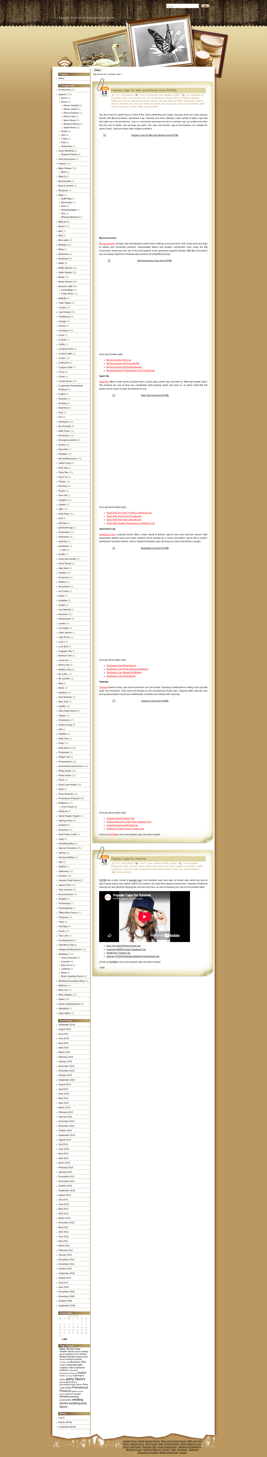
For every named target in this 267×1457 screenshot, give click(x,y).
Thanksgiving (65, 908)
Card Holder (64, 312)
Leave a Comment (150, 106)
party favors (64, 748)
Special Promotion (67, 848)
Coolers (166, 1449)
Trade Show (67, 293)
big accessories (135, 98)
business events (74, 1359)
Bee (60, 231)
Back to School (65, 186)
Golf (60, 518)
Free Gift (62, 495)
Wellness (63, 985)
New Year (63, 701)
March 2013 (64, 1218)
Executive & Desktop (148, 1452)
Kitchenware (64, 619)
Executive (63, 449)
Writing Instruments (168, 1452)
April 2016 (63, 1047)
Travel (61, 931)
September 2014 (66, 1135)
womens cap (123, 106)
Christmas (63, 330)
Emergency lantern (67, 440)
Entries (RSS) (65, 1422)
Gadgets (62, 500)
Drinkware (63, 422)
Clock (61, 335)
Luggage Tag (65, 651)
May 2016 (63, 1043)
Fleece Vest (69, 116)
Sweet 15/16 (64, 885)
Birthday (62, 245)
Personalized (65, 761)
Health (61, 554)
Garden (62, 504)
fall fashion (185, 98)
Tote (63, 213)
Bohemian (63, 254)
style (136, 869)
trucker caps (171, 103)
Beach (61, 226)
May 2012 (63, 1227)
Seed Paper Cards (67, 834)
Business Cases (134, 1449)
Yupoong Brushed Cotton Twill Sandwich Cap (128, 822)
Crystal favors (65, 381)
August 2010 (64, 1278)
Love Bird (63, 646)
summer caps (159, 103)
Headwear (63, 546)
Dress (64, 98)
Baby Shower (65, 168)
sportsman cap (126, 103)
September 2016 (66, 1024)
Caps (63, 550)
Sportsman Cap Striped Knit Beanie (123, 672)
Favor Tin (63, 477)
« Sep (64, 1339)
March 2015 (64, 1107)
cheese (62, 326)
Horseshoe (63, 577)
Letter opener (65, 632)
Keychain (63, 614)
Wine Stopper (65, 995)
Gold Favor (63, 514)
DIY (60, 417)
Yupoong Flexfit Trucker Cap (120, 818)
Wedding (62, 954)
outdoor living (65, 725)
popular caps (189, 101)
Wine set (62, 990)
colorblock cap (158, 98)
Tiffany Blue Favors (67, 912)
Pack (63, 206)
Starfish (62, 866)
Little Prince (64, 637)
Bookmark (63, 258)
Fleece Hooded (71, 105)
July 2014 (63, 1144)
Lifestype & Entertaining (189, 1447)
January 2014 (65, 1172)
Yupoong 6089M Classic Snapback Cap (126, 949)
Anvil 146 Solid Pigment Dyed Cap (123, 946)
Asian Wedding (66, 151)
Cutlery (62, 394)
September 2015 (66, 1080)
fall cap (177, 98)
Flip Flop (62, 486)
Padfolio (62, 734)
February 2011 (65, 1250)
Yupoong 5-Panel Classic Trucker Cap (125, 828)
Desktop (62, 403)
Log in (61, 1417)
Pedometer (63, 752)
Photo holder (64, 775)
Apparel (62, 94)
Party (61, 743)
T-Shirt (64, 139)
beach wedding (81, 1351)
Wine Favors (151, 1444)
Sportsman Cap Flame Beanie (121, 665)
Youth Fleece (70, 127)
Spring (61, 853)
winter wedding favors (69, 1004)
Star (60, 862)
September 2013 (66, 1190)
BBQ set (62, 222)
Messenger (66, 202)
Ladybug (65, 969)
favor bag (63, 468)
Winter (61, 999)
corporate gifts (74, 1364)
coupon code (66, 1367)
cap (144, 98)
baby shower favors (70, 1350)
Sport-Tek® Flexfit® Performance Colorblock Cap (130, 523)
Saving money (65, 820)
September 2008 (66, 1305)
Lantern (62, 623)
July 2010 (63, 1282)
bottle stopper (65, 272)
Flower (61, 491)
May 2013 (63, 1209)
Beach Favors (137, 1444)
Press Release (65, 794)
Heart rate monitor (67, 559)
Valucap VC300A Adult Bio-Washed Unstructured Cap (132, 956)
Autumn (62, 163)
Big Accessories (107, 243)
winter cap (182, 103)
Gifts (60, 509)
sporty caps (138, 103)
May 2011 (63, 1241)
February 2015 (65, 1112)
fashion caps (116, 101)
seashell (62, 825)
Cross (61, 372)
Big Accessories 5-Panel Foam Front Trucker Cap (130, 370)
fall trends (195, 98)
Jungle (61, 605)
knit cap (154, 101)
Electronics (63, 435)
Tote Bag (62, 926)
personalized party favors (70, 766)
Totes (173, 1449)
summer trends (157, 869)
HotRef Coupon (66, 1376)
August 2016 (64, 1029)
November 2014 (66, 1126)
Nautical (62, 692)
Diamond (63, 408)
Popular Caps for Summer (129, 858)
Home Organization (167, 1447)
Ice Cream (63, 591)
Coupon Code (65, 367)
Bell (60, 235)
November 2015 (66, 1070)
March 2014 (64, 1163)
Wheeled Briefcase (70, 217)
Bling (61, 249)
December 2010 (66, 1259)
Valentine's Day (66, 945)
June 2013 (63, 1204)
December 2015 (66, 1066)
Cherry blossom (69, 958)
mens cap (162, 101)
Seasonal (63, 830)
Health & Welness (152, 1449)
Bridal (61, 277)
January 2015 (65, 1116)
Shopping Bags (68, 210)
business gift (65, 1362)
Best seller (63, 240)
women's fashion (191, 869)
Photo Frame (64, 771)
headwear (135, 101)
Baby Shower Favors (169, 1444)
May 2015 (63, 1098)
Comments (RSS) (67, 1427)
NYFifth (113, 834)
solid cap (199, 101)
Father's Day (64, 463)
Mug (60, 683)
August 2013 (64, 1195)
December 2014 (66, 1121)
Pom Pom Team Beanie (129, 519)
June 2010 (63, 1287)
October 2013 (65, 1186)
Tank (63, 142)
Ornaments (63, 720)
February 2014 (65, 1167)
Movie (64, 972)
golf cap (126, 101)
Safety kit (62, 811)
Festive (62, 481)
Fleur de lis (66, 965)
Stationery (194, 1449)
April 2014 (63, 1158)
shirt (63, 135)
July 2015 (63, 1089)
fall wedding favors (67, 458)
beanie (125, 98)
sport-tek (115, 103)
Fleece (64, 102)
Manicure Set (65, 655)
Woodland (63, 1008)
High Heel (63, 568)
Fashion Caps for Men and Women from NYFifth (144, 90)
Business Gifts (65, 286)
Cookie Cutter (65, 353)
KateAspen (78, 1375)
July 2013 (63, 1199)
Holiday (62, 573)
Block (63, 172)
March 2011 (64, 1245)
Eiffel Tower (64, 431)
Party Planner (127, 95)
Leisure (183, 1452)
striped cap (148, 103)
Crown (61, 376)
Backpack (63, 190)
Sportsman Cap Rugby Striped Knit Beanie (127, 669)
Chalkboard (64, 316)
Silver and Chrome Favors (174, 1441)
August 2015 (64, 1084)
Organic (62, 715)
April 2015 (63, 1103)
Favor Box (63, 472)
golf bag (62, 523)
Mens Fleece (70, 120)
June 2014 (63, 1149)
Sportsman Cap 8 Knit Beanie (121, 676)
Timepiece (63, 917)
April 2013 (63, 1213)
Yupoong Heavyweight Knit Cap (122, 825)
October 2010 (65, 1268)
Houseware (64, 586)
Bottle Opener (65, 268)
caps (149, 98)
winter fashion (193, 103)
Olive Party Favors (67, 711)
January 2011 (65, 1255)
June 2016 (63, 1038)
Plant (61, 789)
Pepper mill (64, 757)
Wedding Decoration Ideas (71, 981)
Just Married (64, 609)
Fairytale (62, 454)
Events (61, 445)
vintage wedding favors (69, 949)
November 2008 (66, 1296)
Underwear (66, 146)
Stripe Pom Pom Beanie (130, 516)
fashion (141, 866)
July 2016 (63, 1034)
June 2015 (63, 1093)
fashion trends (163, 866)
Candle (62, 307)
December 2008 (66, 1291)
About (97, 70)
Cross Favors (67, 807)
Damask (62, 399)
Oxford (64, 131)
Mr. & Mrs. (63, 674)
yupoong (133, 106)
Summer (62, 876)
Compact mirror (66, 349)
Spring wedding (66, 857)
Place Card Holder (67, 784)
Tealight (62, 899)
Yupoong (103, 687)
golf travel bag (65, 527)
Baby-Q (62, 176)
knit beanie (144, 101)
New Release (65, 697)
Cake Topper (64, 303)
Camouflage (67, 290)
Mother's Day (64, 669)
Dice (60, 412)
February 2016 (65, 1057)
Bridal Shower (65, 281)
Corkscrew (63, 362)
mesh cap (171, 101)
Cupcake (65, 961)
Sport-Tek (104, 381)
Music (61, 688)
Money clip (63, 665)
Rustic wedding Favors (72, 976)
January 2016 (65, 1061)
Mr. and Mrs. (64, 678)
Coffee (61, 344)
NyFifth (61, 706)
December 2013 (66, 1176)
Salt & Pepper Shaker (69, 816)
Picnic (61, 780)
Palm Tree (63, 738)
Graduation (64, 532)
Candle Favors (130, 1441)
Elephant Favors (69, 154)
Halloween (63, 537)
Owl (60, 729)
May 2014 (63, 1153)
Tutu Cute (63, 935)
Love (60, 642)
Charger (62, 321)
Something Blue (66, 843)
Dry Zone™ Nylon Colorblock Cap (135, 513)
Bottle (61, 263)
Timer (61, 922)
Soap (61, 839)
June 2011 (63, 1236)
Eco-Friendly (64, 426)
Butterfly (62, 298)
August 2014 (64, 1140)
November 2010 (66, 1264)
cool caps (169, 98)
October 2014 (65, 1130)
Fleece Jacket (70, 109)
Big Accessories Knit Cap (118, 360)
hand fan (62, 541)
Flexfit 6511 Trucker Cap (118, 953)
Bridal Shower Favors (149, 1441)
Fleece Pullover (71, 113)
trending (168, 869)
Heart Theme (64, 563)
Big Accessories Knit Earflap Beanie (124, 367)
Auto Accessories (66, 159)
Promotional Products (69, 798)
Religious (63, 803)
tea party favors (66, 894)
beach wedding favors (69, 1354)
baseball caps (117, 866)
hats (172, 866)
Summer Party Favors (69, 880)
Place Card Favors (132, 1447)
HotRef (61, 582)
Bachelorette (64, 181)
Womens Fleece (72, 124)
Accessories (64, 89)
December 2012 (66, 1222)
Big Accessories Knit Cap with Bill (122, 363)
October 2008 (65, 1301)
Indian (61, 596)
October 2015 (65, 1075)
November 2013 (66, 1181)
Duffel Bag (66, 198)
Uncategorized (65, 940)
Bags (61, 195)
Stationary (63, 871)
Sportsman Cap (107, 534)
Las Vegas (63, 628)
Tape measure (65, 889)
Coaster (62, 339)
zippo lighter (64, 1013)
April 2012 (63, 1232)
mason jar (63, 660)
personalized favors (68, 1382)
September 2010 (66, 1273)
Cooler (61, 358)
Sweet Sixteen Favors (191, 1444)
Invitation (62, 600)
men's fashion (190, 866)
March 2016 (64, 1052)
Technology (64, 903)
